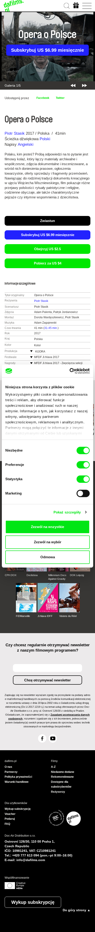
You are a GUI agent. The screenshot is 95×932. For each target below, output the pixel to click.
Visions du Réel (68, 616)
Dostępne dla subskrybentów (61, 784)
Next (84, 85)
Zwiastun (47, 221)
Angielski (25, 144)
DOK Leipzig (77, 575)
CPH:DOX (10, 575)
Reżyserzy (58, 791)
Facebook (42, 98)
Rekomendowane (62, 776)
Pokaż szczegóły (67, 512)
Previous (73, 85)
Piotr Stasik (15, 133)
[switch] (83, 464)
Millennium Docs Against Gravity (57, 577)
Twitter (60, 98)
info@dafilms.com (30, 860)
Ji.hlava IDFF (45, 616)
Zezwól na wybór (47, 542)
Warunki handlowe (17, 781)
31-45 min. (51, 328)
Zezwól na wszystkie (47, 527)
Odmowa (47, 557)
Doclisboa (32, 575)
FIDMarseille (23, 616)
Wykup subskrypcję (32, 902)
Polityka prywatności (18, 776)
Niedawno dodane (62, 772)
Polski (45, 139)
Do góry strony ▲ (76, 910)
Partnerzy (11, 772)
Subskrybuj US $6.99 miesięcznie (47, 50)
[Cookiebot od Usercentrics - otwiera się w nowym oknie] (69, 371)
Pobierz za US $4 (47, 263)
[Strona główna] (13, 6)
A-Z (53, 766)
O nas (8, 766)
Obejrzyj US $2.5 (47, 249)
